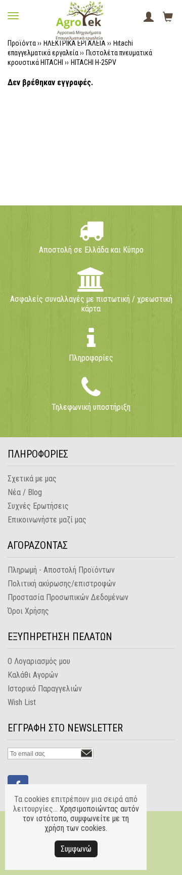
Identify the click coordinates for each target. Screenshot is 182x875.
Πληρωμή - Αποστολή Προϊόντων (61, 570)
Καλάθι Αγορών (33, 675)
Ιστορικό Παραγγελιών (45, 688)
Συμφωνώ (76, 849)
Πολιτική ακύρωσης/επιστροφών (62, 583)
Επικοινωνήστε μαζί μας (47, 519)
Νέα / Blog (25, 492)
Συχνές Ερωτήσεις (38, 506)
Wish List (22, 702)
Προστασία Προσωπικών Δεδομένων (68, 597)
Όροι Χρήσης (28, 611)
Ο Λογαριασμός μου (39, 661)
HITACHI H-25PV (93, 62)
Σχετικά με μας (32, 478)
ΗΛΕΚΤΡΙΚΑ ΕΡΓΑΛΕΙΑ (74, 43)
